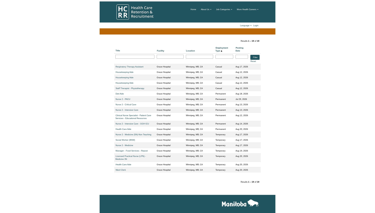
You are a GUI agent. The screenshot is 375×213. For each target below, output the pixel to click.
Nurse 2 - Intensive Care (127, 110)
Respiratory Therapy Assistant (129, 66)
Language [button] (245, 25)
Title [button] (118, 50)
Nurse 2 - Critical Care (126, 104)
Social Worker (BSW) (125, 140)
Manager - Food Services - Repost (132, 151)
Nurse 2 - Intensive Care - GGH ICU (132, 124)
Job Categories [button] (223, 9)
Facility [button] (160, 51)
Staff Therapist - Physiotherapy (130, 88)
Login (255, 25)
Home (193, 9)
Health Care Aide (123, 129)
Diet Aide (120, 94)
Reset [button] (253, 61)
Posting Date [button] (239, 49)
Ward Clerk (121, 170)
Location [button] (190, 51)
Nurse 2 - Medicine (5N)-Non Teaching (133, 134)
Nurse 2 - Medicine (124, 145)
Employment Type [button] (221, 49)
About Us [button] (205, 9)
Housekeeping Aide (124, 72)
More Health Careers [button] (247, 9)
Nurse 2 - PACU (123, 99)
